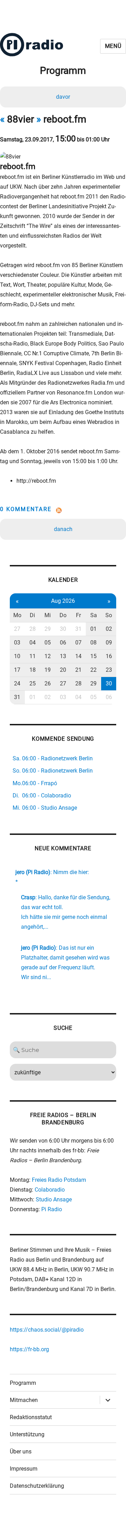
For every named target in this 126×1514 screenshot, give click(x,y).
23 (109, 670)
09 (109, 642)
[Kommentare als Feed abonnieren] (63, 510)
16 (109, 656)
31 (78, 629)
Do (62, 615)
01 (93, 629)
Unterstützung (27, 1434)
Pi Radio (51, 1209)
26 (47, 683)
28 (32, 629)
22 (93, 670)
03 (17, 642)
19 (47, 670)
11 (32, 656)
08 (93, 642)
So (108, 615)
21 (78, 670)
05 (47, 642)
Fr (78, 615)
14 (78, 656)
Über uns (20, 1451)
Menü (113, 46)
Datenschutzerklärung (37, 1485)
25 (32, 683)
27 (17, 629)
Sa (93, 615)
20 (63, 670)
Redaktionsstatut (31, 1417)
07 (78, 642)
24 (17, 683)
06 (63, 642)
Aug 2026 (63, 601)
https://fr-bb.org (29, 1349)
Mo (17, 615)
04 (32, 642)
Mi (47, 615)
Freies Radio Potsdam (59, 1180)
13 (63, 656)
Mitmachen (24, 1400)
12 (47, 656)
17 (17, 670)
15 (93, 656)
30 (63, 629)
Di (32, 615)
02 (109, 629)
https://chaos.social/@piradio (47, 1329)
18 (32, 670)
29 (47, 629)
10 (17, 656)
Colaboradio (50, 1189)
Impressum (23, 1468)
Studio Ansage (54, 1199)
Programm (23, 1383)
